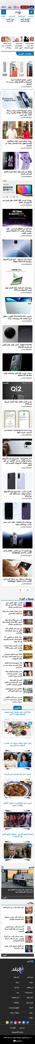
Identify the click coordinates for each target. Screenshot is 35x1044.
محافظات (16, 1002)
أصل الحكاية (15, 997)
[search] (3, 12)
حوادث (31, 982)
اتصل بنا (12, 1028)
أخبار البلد (12, 16)
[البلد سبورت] (25, 7)
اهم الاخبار (21, 16)
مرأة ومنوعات (29, 992)
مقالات (31, 1018)
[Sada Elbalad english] (4, 7)
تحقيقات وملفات (14, 1013)
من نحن (22, 1028)
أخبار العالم (30, 997)
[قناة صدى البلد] (31, 7)
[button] (32, 39)
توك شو (17, 987)
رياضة (17, 982)
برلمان (31, 1013)
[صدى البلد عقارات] (9, 7)
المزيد (4, 897)
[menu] (31, 12)
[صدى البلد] (17, 12)
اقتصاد (31, 1007)
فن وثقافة (30, 987)
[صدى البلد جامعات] (16, 7)
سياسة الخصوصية (17, 1032)
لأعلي (29, 961)
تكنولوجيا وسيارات (14, 1007)
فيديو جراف (29, 1002)
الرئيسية (30, 16)
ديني (18, 992)
